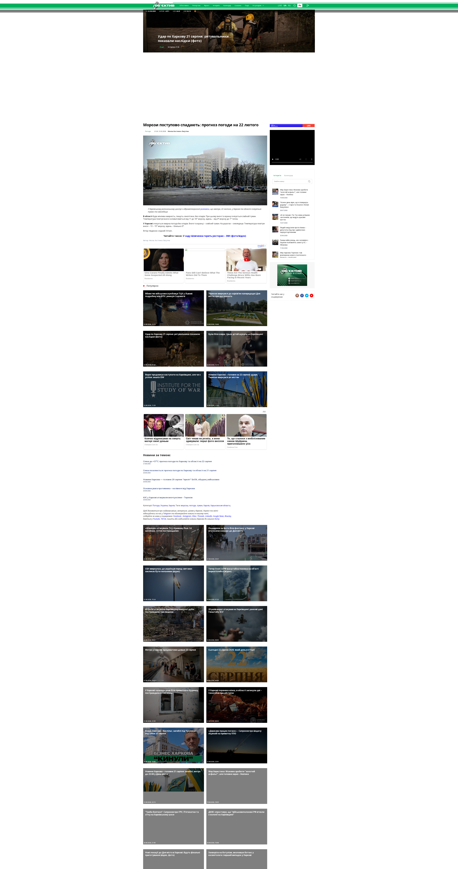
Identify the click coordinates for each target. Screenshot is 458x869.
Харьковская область (220, 505)
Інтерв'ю (277, 175)
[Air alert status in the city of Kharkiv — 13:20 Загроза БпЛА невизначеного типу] (195, 11)
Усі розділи (256, 5)
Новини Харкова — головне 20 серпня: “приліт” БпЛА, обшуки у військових (181, 479)
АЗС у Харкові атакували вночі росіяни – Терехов (168, 497)
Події (247, 5)
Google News (218, 516)
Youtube (156, 519)
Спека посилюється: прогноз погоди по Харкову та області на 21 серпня (179, 470)
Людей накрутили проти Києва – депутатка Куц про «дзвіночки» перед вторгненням (293, 229)
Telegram (167, 513)
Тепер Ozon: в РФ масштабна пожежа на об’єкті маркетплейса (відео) (191, 38)
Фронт (206, 5)
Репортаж (196, 5)
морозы (184, 505)
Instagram (187, 516)
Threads (200, 516)
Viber (194, 516)
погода (192, 505)
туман (200, 505)
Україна (164, 505)
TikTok (163, 519)
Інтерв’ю (216, 5)
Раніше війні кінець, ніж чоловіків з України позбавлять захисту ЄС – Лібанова (294, 242)
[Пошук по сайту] (295, 5)
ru (289, 5)
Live (280, 5)
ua (285, 5)
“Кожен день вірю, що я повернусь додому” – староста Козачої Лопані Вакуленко (294, 204)
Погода (148, 131)
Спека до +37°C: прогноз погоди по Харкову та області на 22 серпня (177, 461)
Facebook (177, 516)
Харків (172, 505)
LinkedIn (208, 516)
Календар (227, 5)
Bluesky (228, 516)
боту (217, 519)
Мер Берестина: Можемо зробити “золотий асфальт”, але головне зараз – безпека (294, 192)
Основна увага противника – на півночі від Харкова (169, 488)
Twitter (307, 295)
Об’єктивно (184, 5)
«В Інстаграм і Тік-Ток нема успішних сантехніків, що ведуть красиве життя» (295, 217)
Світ (161, 47)
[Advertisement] (229, 69)
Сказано (238, 5)
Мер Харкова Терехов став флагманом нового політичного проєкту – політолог (293, 255)
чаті (206, 513)
